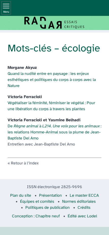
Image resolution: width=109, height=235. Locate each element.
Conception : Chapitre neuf (36, 216)
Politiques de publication (47, 207)
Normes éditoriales (79, 201)
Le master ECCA (84, 195)
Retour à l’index (25, 163)
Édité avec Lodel (82, 216)
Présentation (50, 195)
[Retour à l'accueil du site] (54, 23)
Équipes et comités (37, 201)
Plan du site (20, 195)
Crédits (84, 207)
